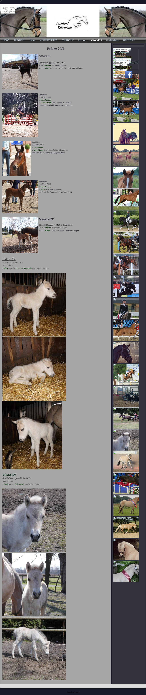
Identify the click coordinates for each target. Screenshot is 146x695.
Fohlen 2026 (96, 40)
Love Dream (46, 102)
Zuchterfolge (112, 40)
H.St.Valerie (20, 484)
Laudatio (47, 65)
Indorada (28, 268)
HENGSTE (19, 40)
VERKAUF (68, 40)
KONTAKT (129, 40)
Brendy (48, 230)
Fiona (43, 189)
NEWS (6, 40)
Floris (6, 268)
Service (81, 40)
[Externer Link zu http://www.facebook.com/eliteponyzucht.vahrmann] (128, 77)
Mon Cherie (38, 150)
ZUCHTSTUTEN (49, 40)
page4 (77, 692)
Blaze (47, 68)
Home (32, 40)
